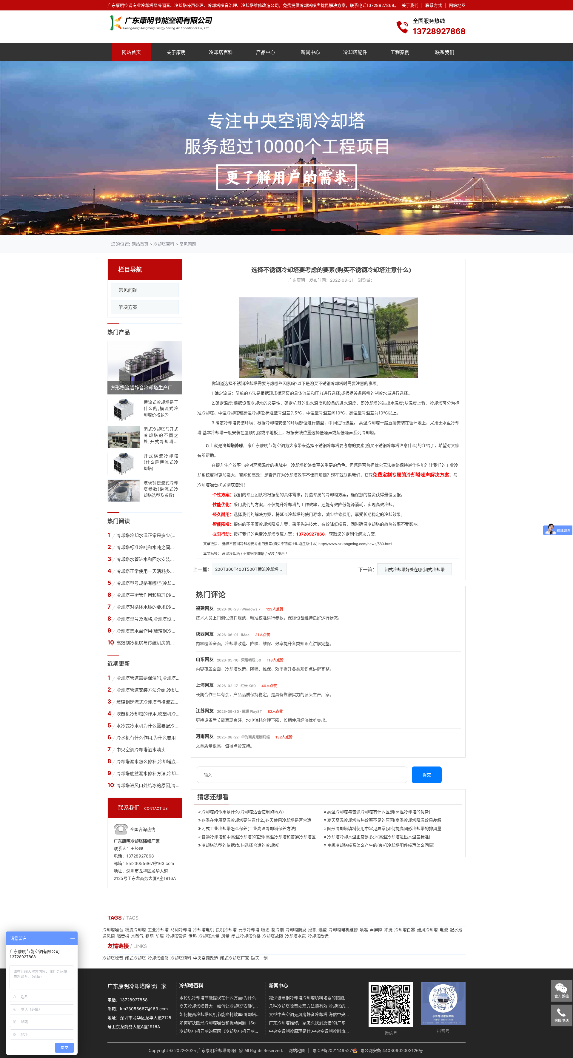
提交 (427, 774)
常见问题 (187, 243)
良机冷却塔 (226, 929)
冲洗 (388, 929)
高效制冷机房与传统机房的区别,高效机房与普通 (147, 643)
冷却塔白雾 (404, 929)
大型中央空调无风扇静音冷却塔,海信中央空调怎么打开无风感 (310, 1014)
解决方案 (128, 307)
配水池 (456, 929)
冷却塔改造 (318, 935)
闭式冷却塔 (135, 957)
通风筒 (108, 935)
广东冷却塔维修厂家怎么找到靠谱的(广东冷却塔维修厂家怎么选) (310, 1022)
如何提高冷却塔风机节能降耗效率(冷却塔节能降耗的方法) (220, 1014)
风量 (225, 935)
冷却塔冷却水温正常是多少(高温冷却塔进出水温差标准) (378, 836)
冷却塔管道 (176, 935)
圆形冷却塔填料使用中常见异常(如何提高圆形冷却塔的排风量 (384, 828)
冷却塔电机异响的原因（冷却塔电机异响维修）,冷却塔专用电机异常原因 (220, 1031)
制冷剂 (277, 929)
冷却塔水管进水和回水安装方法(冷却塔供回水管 (147, 559)
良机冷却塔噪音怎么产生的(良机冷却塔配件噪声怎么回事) (381, 845)
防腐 (159, 935)
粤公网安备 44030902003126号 (391, 1050)
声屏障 (376, 929)
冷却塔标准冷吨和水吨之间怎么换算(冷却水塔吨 (147, 547)
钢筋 (149, 935)
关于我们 (410, 5)
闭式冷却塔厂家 (234, 957)
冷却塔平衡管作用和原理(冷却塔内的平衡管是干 (147, 595)
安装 (271, 553)
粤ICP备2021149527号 (334, 1050)
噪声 (282, 553)
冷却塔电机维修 (343, 929)
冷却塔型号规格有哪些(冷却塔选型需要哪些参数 (147, 583)
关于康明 (176, 52)
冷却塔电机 (203, 929)
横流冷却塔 (135, 929)
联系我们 (444, 52)
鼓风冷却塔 (427, 929)
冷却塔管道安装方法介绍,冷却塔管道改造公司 (147, 690)
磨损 (312, 929)
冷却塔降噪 (232, 445)
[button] (278, 230)
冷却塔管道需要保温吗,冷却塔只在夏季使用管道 (147, 678)
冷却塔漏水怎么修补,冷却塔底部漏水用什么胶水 (147, 761)
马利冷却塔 (180, 929)
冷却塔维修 (158, 957)
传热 (192, 935)
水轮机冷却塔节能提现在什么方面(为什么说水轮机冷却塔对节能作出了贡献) (220, 997)
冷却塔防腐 (296, 929)
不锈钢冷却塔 (254, 553)
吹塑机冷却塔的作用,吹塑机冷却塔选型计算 (147, 714)
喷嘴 (364, 929)
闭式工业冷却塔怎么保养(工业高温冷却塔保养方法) (248, 828)
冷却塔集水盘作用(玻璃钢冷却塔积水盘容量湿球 (147, 631)
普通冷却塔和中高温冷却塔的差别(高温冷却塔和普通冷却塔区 (258, 836)
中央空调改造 (205, 957)
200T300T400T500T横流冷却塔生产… (250, 569)
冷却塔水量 (208, 935)
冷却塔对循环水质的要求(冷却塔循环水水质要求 (147, 607)
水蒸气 (137, 935)
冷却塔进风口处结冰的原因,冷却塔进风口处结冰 (147, 785)
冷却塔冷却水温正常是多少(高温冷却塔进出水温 (147, 535)
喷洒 (265, 929)
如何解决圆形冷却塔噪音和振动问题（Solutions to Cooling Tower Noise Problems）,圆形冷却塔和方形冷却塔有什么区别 (220, 1022)
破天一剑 (259, 957)
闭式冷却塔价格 (246, 935)
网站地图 (457, 5)
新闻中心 (310, 52)
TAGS (115, 917)
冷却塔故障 (272, 935)
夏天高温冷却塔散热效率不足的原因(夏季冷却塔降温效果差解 (384, 820)
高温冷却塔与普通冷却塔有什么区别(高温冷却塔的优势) (378, 811)
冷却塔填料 (180, 957)
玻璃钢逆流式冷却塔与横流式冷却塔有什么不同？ (147, 702)
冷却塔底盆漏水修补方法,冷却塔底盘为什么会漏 (147, 773)
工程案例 (399, 52)
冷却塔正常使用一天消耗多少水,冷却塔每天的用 (147, 571)
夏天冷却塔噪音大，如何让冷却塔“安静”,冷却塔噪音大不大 (220, 1005)
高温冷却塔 (253, 412)
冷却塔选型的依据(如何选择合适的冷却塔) (240, 845)
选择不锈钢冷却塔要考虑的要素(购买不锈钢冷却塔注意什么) (269, 544)
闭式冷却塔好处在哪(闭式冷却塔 (415, 569)
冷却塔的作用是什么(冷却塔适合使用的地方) (242, 811)
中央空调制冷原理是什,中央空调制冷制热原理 (310, 1031)
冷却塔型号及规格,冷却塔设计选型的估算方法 (147, 619)
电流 (444, 929)
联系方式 (433, 5)
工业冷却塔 (158, 929)
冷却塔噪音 (112, 929)
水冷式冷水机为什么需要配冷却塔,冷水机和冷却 (147, 726)
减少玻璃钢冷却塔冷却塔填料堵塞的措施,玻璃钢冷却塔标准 (310, 997)
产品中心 (265, 52)
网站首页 (131, 52)
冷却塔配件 (355, 52)
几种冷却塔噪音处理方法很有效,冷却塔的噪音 (310, 1005)
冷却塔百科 (221, 52)
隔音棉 (123, 935)
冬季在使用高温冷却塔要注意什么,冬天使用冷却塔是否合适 (256, 820)
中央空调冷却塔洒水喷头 (141, 749)
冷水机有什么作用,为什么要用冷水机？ (147, 738)
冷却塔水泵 (295, 935)
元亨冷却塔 (248, 929)
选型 (322, 929)
